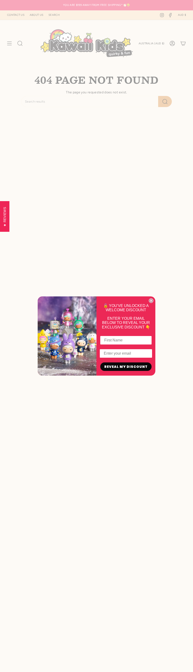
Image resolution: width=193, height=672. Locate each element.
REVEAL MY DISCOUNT (126, 366)
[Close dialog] (151, 300)
